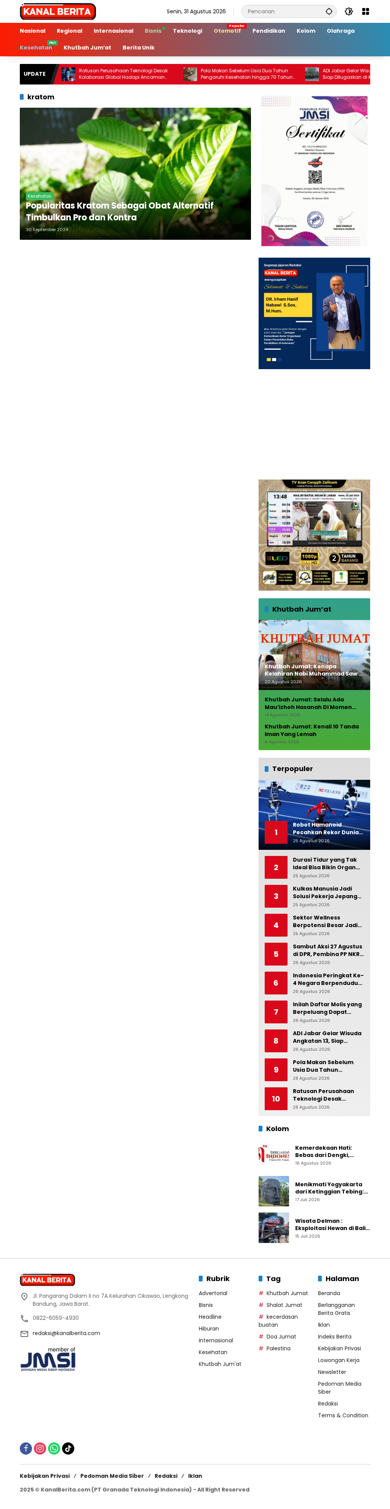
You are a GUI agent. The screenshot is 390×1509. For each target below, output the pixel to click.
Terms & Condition (343, 1415)
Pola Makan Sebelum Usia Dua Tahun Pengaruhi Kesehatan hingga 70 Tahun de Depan (215, 74)
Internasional (216, 1340)
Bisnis (206, 1305)
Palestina (279, 1348)
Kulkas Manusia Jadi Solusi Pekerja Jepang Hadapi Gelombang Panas (325, 892)
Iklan (324, 1325)
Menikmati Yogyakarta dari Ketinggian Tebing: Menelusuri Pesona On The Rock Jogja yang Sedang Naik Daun (329, 1188)
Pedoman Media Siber (112, 1476)
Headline (210, 1317)
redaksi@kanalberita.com (66, 1333)
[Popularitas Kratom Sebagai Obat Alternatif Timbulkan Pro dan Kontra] (135, 174)
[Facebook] (26, 1448)
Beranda (329, 1293)
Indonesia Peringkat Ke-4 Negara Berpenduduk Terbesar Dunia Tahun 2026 (328, 979)
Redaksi (328, 1403)
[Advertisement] (314, 424)
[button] (329, 11)
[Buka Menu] (365, 11)
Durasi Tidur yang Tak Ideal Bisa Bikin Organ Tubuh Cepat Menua (325, 863)
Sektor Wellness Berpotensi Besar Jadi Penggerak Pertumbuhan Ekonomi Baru (326, 921)
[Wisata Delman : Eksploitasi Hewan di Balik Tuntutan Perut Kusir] (274, 1228)
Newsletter (332, 1372)
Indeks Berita (335, 1336)
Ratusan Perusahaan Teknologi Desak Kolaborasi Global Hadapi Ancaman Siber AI (92, 74)
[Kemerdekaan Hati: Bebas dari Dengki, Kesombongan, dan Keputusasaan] (274, 1154)
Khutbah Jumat (287, 1293)
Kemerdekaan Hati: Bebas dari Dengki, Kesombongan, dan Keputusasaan (323, 1151)
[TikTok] (68, 1448)
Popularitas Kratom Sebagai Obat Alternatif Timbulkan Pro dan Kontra (120, 211)
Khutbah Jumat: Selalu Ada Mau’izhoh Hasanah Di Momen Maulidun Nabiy (308, 703)
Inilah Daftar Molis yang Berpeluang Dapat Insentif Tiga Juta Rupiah (327, 1008)
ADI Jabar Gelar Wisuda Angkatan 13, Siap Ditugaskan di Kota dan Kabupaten (339, 74)
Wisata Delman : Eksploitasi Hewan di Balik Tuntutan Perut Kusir (332, 1224)
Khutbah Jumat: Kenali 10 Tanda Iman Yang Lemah (312, 730)
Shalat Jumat (284, 1305)
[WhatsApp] (54, 1448)
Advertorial (213, 1293)
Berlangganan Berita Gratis (336, 1309)
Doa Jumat (281, 1336)
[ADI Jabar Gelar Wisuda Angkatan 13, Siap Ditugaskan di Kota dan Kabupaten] (281, 74)
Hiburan (209, 1328)
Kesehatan (39, 196)
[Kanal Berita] (58, 11)
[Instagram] (40, 1448)
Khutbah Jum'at (220, 1364)
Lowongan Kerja (339, 1360)
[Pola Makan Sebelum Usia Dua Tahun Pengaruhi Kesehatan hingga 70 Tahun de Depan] (159, 74)
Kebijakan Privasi (339, 1348)
